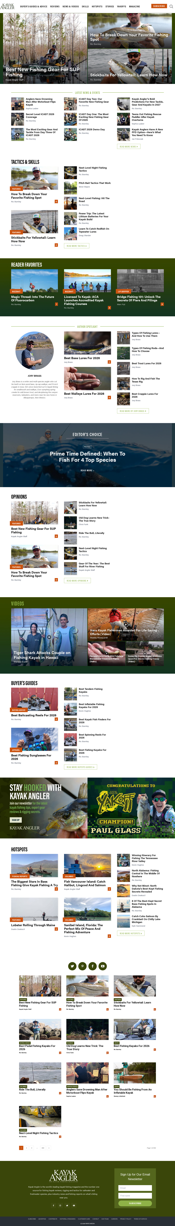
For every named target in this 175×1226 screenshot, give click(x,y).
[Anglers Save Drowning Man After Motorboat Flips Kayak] (17, 104)
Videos (17, 603)
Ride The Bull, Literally (91, 533)
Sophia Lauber (32, 108)
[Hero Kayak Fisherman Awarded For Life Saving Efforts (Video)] (126, 624)
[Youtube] (73, 1205)
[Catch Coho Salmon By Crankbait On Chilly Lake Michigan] (123, 921)
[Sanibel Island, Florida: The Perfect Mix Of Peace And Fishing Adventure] (87, 909)
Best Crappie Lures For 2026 (145, 395)
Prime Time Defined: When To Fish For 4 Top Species (87, 456)
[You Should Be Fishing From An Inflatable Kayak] (135, 1073)
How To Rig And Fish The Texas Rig (146, 380)
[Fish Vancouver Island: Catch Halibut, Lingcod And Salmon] (87, 865)
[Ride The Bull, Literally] (70, 538)
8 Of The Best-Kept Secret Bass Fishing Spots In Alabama (147, 904)
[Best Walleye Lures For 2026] (87, 378)
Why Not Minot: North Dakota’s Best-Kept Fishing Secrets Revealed (147, 888)
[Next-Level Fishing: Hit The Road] (70, 203)
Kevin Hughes (85, 710)
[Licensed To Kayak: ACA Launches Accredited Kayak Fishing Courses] (87, 280)
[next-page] (49, 1148)
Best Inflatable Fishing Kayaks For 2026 (91, 705)
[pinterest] (82, 966)
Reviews (55, 6)
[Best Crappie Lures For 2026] (123, 398)
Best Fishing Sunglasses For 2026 (31, 757)
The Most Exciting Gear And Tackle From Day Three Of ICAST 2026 (42, 132)
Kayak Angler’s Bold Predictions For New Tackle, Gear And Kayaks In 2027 (147, 101)
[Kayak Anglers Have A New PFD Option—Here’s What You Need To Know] (123, 134)
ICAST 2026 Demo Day (92, 129)
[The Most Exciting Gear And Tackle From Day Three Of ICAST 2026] (17, 134)
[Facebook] (53, 1205)
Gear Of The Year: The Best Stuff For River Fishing (94, 565)
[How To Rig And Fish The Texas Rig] (123, 383)
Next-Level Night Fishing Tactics (93, 169)
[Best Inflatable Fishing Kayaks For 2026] (70, 709)
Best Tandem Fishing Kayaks (90, 690)
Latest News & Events (87, 92)
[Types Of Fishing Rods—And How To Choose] (123, 353)
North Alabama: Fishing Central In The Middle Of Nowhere (146, 873)
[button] (171, 6)
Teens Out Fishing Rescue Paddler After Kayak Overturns (146, 117)
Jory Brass (34, 375)
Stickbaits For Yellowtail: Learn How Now (33, 239)
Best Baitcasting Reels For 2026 (33, 715)
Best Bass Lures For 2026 (82, 358)
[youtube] (103, 966)
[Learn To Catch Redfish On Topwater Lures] (70, 233)
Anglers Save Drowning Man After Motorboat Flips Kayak (41, 101)
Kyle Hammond (138, 925)
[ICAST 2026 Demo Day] (70, 134)
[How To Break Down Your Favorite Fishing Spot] (130, 30)
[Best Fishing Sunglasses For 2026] (34, 739)
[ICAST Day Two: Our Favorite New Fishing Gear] (70, 104)
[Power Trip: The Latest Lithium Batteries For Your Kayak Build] (70, 218)
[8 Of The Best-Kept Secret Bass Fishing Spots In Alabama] (123, 906)
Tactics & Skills (25, 161)
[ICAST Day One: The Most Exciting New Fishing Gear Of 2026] (70, 119)
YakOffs (121, 6)
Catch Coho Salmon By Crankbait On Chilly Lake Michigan (146, 919)
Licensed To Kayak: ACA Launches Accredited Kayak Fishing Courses (84, 300)
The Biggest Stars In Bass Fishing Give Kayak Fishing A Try (34, 883)
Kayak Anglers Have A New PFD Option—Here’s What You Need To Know (147, 132)
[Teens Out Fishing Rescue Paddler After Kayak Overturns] (123, 119)
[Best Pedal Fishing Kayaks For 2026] (40, 1029)
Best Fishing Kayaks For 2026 (92, 751)
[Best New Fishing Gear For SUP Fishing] (45, 48)
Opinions (19, 496)
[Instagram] (60, 1205)
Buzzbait (16, 291)
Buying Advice (18, 710)
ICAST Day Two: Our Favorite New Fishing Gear (94, 100)
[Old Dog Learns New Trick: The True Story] (70, 522)
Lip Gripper (123, 291)
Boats (117, 1043)
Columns (69, 876)
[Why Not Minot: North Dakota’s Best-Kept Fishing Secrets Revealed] (123, 890)
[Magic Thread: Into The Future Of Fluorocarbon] (34, 280)
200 (43, 1148)
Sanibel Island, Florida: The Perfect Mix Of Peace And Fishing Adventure (83, 928)
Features (16, 188)
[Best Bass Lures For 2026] (87, 343)
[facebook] (92, 966)
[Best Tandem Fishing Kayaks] (70, 694)
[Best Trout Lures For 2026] (123, 368)
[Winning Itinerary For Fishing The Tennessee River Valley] (123, 860)
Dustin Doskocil (18, 929)
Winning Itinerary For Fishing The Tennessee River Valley (145, 858)
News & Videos (71, 6)
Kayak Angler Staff (19, 536)
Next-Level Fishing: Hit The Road (94, 199)
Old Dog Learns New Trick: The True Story (94, 519)
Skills (85, 6)
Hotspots (97, 6)
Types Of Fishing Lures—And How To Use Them (146, 334)
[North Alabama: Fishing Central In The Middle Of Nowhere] (123, 875)
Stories (110, 6)
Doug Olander (85, 235)
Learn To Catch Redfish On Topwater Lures (94, 230)
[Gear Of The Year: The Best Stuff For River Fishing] (70, 568)
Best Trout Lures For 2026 (146, 363)
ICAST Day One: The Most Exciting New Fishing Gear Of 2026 (94, 117)
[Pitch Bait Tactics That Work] (70, 188)
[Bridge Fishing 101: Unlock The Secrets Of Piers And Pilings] (140, 280)
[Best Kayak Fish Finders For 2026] (70, 724)
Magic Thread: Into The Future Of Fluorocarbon (32, 298)
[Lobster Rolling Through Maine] (34, 909)
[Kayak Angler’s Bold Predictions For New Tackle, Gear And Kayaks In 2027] (123, 104)
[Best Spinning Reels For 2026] (70, 739)
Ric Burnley (31, 120)
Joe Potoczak (137, 138)
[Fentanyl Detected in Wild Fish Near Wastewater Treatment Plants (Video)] (107, 653)
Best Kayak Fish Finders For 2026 (95, 721)
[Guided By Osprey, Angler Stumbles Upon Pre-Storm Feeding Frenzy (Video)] (145, 653)
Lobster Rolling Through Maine (33, 925)
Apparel (16, 749)
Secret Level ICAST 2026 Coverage (40, 115)
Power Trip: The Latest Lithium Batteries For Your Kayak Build (93, 216)
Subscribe (159, 6)
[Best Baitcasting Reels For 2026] (34, 699)
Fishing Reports (19, 876)
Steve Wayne (84, 186)
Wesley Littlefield (119, 1096)
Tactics (87, 446)
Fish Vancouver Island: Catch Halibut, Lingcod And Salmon (85, 883)
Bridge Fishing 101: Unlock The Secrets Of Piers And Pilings (139, 298)
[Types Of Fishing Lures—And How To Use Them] (123, 337)
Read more (86, 470)
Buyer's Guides (24, 683)
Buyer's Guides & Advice (33, 6)
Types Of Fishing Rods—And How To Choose (148, 349)
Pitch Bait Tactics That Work (95, 183)
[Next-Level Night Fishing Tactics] (70, 172)
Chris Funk (83, 524)
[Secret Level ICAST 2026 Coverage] (17, 119)
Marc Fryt (121, 304)
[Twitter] (67, 1205)
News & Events (72, 1086)
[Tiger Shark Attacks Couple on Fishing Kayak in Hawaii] (49, 637)
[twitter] (72, 966)
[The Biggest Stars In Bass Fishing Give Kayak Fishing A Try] (34, 865)
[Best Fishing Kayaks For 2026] (70, 754)
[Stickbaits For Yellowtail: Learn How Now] (130, 66)
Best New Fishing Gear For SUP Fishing (33, 530)
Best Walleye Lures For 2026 (84, 393)
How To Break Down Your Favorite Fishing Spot (29, 196)
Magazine (134, 6)
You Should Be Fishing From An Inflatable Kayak (133, 1091)
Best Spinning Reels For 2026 (92, 736)
